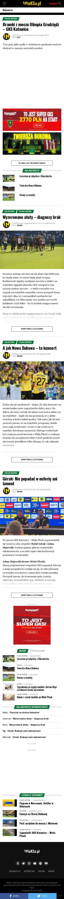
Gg (4, 731)
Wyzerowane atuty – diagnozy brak (31, 719)
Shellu (19, 225)
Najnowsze (8, 10)
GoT (19, 37)
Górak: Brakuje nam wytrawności (24, 731)
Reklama (41, 871)
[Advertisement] (32, 770)
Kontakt (51, 871)
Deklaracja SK (14, 871)
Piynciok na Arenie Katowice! (24, 712)
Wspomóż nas (29, 871)
